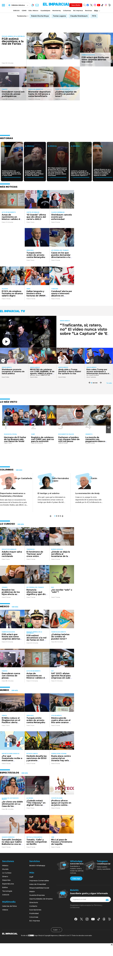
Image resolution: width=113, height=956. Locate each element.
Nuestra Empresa (37, 895)
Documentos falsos (66, 434)
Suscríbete (75, 5)
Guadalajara (45, 10)
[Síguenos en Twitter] (91, 4)
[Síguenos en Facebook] (87, 4)
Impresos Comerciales (39, 880)
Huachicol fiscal (10, 434)
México (5, 865)
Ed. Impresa (78, 10)
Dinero (5, 876)
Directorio (33, 902)
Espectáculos (8, 884)
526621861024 (77, 864)
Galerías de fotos (9, 906)
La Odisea (29, 798)
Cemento (88, 434)
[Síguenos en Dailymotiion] (109, 919)
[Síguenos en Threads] (106, 4)
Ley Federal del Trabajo (60, 250)
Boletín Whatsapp (37, 865)
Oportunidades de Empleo (41, 899)
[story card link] (53, 46)
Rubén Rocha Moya (40, 16)
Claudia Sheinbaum (79, 16)
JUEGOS (16, 10)
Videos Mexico (65, 320)
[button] (108, 427)
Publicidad (34, 913)
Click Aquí (76, 878)
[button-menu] (3, 5)
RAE (52, 587)
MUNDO (4, 690)
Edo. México (33, 10)
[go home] (10, 933)
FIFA (94, 16)
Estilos (5, 887)
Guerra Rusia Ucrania (58, 753)
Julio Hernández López (60, 479)
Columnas (67, 10)
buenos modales (57, 549)
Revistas (88, 10)
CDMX (24, 10)
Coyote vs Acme (56, 798)
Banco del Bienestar (35, 89)
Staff (31, 877)
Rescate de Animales (9, 549)
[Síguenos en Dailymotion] (109, 4)
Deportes (6, 880)
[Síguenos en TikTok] (102, 4)
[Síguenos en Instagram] (95, 4)
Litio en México (56, 715)
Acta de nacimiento (9, 212)
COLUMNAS (6, 469)
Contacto (33, 906)
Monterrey (56, 10)
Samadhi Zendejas (8, 837)
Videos (5, 910)
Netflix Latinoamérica (34, 837)
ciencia (4, 715)
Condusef (54, 289)
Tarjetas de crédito (62, 89)
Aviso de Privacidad (37, 884)
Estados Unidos (32, 753)
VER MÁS (19, 470)
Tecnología (7, 891)
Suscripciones (35, 910)
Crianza (4, 587)
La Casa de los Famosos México (10, 798)
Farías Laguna (59, 16)
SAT (52, 671)
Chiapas (4, 89)
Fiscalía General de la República (13, 36)
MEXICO (4, 606)
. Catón (93, 478)
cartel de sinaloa (32, 212)
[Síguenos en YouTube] (98, 4)
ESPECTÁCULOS (9, 772)
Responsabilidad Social (39, 888)
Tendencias (30, 549)
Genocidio (30, 250)
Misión (32, 891)
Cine (52, 837)
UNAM (28, 289)
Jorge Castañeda (23, 478)
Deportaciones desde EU (10, 753)
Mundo (5, 869)
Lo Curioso (6, 873)
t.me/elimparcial (103, 864)
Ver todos (109, 383)
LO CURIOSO (7, 524)
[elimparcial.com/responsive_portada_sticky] (111, 944)
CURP (33, 434)
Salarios (5, 289)
